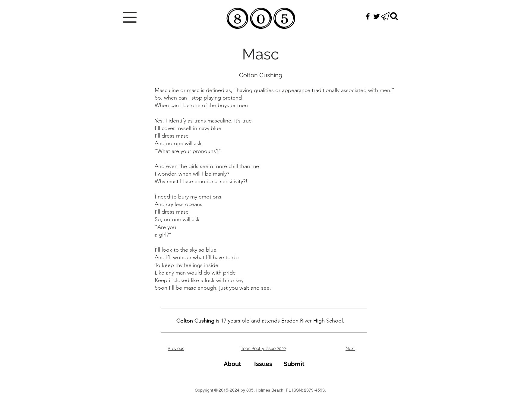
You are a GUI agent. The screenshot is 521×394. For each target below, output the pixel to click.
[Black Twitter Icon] (376, 16)
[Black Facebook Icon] (368, 16)
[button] (130, 17)
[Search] (394, 16)
